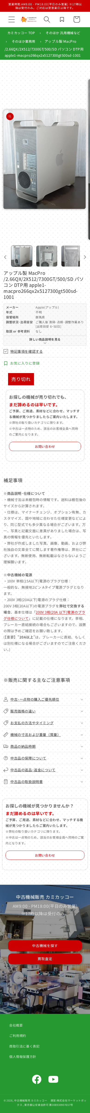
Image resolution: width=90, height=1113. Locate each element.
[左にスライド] (5, 257)
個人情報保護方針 (22, 1056)
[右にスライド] (85, 257)
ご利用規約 (17, 1035)
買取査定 (45, 958)
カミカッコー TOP (21, 32)
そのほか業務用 (23, 41)
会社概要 (16, 1025)
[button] (11, 19)
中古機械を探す (45, 945)
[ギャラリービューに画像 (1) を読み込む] (21, 256)
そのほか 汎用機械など (63, 32)
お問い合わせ (45, 446)
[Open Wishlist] (61, 19)
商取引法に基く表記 (24, 1046)
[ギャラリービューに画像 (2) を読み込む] (46, 256)
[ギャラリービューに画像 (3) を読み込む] (71, 256)
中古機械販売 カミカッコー (30, 1100)
